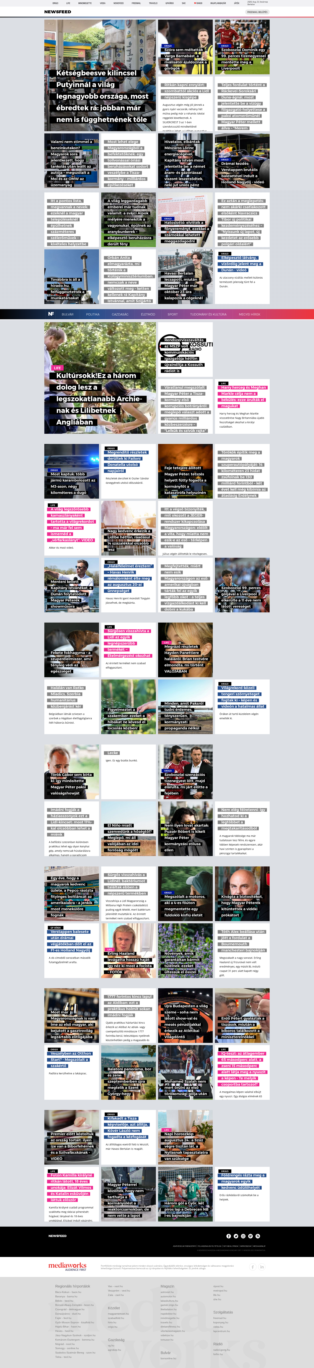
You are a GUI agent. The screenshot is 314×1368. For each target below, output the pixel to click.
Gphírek (170, 3)
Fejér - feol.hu (63, 1318)
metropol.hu (220, 1290)
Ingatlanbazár (218, 3)
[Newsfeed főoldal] (58, 1236)
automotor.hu (168, 1296)
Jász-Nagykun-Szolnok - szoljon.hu (75, 1335)
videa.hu (218, 1326)
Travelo (153, 3)
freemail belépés (257, 12)
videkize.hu (167, 1335)
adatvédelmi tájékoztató (184, 1246)
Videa (102, 3)
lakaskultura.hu (169, 1300)
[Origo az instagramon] (243, 1236)
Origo (55, 3)
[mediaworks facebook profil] (252, 1267)
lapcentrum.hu (221, 1331)
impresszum (245, 1246)
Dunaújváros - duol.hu (68, 1313)
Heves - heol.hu (64, 1330)
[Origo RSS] (257, 1236)
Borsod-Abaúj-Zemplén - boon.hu (74, 1304)
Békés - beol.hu (64, 1300)
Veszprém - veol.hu (119, 1290)
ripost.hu (218, 1286)
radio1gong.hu (221, 1349)
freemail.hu (219, 1318)
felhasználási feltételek (209, 1246)
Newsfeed (119, 3)
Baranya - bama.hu (66, 1296)
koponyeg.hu (220, 1322)
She (184, 3)
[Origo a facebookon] (228, 1236)
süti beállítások (230, 1246)
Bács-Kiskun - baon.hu (68, 1292)
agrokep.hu (114, 1349)
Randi (199, 3)
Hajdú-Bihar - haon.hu (68, 1326)
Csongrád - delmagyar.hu (69, 1309)
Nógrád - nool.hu (65, 1344)
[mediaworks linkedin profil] (261, 1267)
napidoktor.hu (168, 1313)
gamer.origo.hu (169, 1304)
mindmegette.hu (170, 1318)
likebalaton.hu (169, 1309)
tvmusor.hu (167, 1339)
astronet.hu (167, 1292)
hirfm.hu (218, 1354)
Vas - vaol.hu (115, 1286)
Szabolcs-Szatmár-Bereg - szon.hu (75, 1352)
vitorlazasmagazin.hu (173, 1330)
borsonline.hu (168, 1358)
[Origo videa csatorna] (250, 1236)
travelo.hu (166, 1322)
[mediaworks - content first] (67, 1267)
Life (68, 3)
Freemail (136, 3)
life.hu (216, 1294)
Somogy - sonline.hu (67, 1348)
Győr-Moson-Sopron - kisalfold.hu (74, 1322)
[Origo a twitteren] (236, 1236)
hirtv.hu (112, 1322)
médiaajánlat (259, 1246)
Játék (236, 3)
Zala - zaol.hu (116, 1294)
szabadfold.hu (116, 1318)
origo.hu (112, 1326)
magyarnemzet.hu (118, 1313)
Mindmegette (85, 3)
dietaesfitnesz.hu (170, 1326)
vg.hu (111, 1345)
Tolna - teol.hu (63, 1356)
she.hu (217, 1299)
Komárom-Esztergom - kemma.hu (74, 1339)
